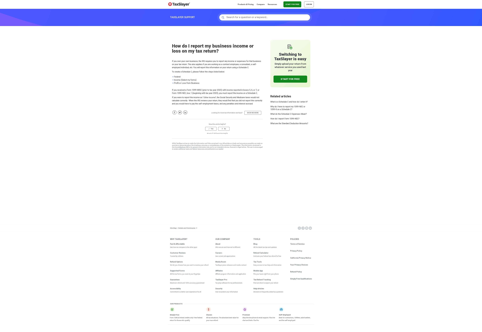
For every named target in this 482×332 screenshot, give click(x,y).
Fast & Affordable (177, 244)
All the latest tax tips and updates (265, 247)
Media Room (220, 262)
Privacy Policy (296, 251)
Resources (272, 4)
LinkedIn (185, 112)
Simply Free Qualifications (301, 279)
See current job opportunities (225, 256)
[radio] (211, 129)
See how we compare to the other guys (183, 247)
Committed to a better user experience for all (185, 292)
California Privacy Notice (300, 258)
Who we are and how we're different (227, 247)
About (217, 244)
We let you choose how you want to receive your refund (189, 265)
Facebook (174, 112)
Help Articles (258, 289)
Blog (255, 244)
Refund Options (176, 262)
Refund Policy (296, 272)
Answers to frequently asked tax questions (268, 292)
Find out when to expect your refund (265, 283)
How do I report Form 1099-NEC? (284, 119)
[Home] (179, 4)
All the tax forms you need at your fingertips (185, 274)
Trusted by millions (176, 256)
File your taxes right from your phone (266, 274)
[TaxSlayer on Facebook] (303, 228)
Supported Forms (177, 271)
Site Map (173, 228)
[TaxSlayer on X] (299, 228)
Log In (309, 4)
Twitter (179, 112)
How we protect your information (226, 292)
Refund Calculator (260, 253)
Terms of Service (297, 244)
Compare (261, 4)
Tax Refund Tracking (262, 280)
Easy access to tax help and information (267, 265)
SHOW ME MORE (253, 113)
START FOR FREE (292, 4)
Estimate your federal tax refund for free (267, 256)
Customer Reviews (178, 253)
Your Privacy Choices (299, 265)
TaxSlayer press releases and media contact (230, 265)
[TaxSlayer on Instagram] (306, 228)
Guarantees (175, 280)
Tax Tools (257, 262)
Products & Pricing (246, 4)
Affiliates (219, 271)
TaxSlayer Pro (221, 280)
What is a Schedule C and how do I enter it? (289, 102)
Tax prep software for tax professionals (228, 283)
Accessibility (175, 289)
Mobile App (258, 271)
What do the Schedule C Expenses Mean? (288, 114)
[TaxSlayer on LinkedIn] (310, 228)
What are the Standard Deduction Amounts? (289, 123)
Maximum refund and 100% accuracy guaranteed (187, 283)
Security (218, 289)
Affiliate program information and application (230, 274)
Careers (218, 253)
